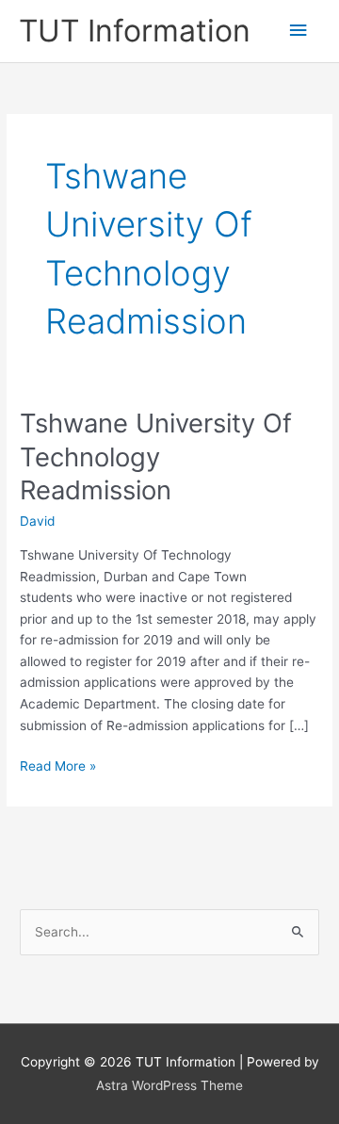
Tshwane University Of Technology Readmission (156, 456)
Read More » (58, 767)
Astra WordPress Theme (169, 1085)
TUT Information (134, 30)
